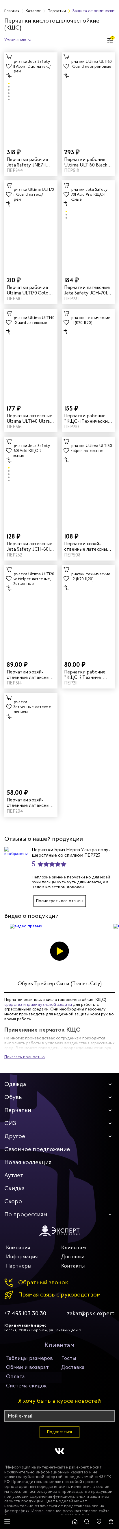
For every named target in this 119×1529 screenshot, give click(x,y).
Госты (68, 1358)
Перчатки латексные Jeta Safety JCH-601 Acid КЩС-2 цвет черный (29, 546)
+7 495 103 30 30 (25, 1313)
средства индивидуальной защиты (38, 1004)
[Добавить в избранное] (9, 66)
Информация (22, 1256)
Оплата (15, 1376)
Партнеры (18, 1265)
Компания (18, 1247)
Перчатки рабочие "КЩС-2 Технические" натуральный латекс (85, 674)
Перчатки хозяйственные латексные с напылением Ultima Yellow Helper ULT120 (30, 674)
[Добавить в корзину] (9, 57)
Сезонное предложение (37, 1149)
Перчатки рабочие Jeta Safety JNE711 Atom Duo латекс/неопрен (27, 162)
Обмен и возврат (27, 1367)
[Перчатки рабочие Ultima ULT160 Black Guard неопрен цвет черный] (88, 97)
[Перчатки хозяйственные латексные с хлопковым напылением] (30, 738)
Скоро (13, 1201)
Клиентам (73, 1247)
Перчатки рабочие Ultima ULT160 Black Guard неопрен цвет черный (86, 162)
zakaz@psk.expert (91, 1313)
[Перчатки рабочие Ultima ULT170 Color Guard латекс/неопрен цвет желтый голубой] (30, 225)
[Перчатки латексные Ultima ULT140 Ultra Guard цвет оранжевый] (30, 354)
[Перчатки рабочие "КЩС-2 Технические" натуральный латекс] (88, 610)
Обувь (13, 1097)
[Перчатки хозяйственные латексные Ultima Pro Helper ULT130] (88, 482)
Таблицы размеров (29, 1358)
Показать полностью (24, 1057)
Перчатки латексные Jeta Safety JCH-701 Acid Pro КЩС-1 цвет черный (87, 290)
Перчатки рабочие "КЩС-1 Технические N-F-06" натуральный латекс (88, 418)
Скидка (14, 1188)
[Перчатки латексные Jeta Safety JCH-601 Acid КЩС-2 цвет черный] (30, 482)
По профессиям (25, 1214)
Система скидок (26, 1385)
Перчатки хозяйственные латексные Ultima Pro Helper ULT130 (86, 546)
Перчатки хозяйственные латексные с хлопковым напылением (29, 802)
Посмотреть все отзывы (59, 901)
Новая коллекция (27, 1162)
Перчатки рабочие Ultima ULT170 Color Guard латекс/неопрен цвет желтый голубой (29, 290)
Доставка (73, 1256)
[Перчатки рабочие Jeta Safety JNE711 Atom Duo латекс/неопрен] (30, 97)
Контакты (73, 1265)
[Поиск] (86, 1521)
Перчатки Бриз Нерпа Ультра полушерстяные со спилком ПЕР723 (71, 852)
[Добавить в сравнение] (9, 75)
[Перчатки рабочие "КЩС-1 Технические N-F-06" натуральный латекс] (88, 354)
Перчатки (17, 1110)
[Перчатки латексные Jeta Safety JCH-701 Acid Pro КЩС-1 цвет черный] (88, 225)
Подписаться (59, 1432)
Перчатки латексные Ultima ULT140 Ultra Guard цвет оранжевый (29, 418)
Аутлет (13, 1175)
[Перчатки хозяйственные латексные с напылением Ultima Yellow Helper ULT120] (30, 610)
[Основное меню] (7, 1521)
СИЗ (10, 1123)
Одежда (15, 1084)
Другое (14, 1136)
